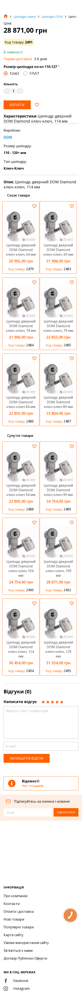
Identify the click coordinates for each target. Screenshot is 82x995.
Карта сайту (13, 935)
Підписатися (66, 812)
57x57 (34, 73)
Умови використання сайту (26, 942)
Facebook (20, 980)
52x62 (14, 73)
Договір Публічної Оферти (25, 958)
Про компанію (16, 896)
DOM (8, 137)
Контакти (12, 903)
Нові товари (14, 919)
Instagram (21, 988)
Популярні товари (19, 927)
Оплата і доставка (19, 911)
